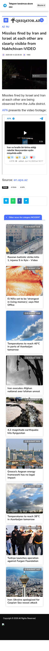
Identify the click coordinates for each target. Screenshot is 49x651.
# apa (22, 187)
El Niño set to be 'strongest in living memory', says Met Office (23, 302)
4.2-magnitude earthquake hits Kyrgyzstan (22, 431)
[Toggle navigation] (6, 20)
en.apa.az (21, 180)
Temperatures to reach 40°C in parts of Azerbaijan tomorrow (23, 346)
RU (7, 27)
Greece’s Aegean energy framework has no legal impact (21, 474)
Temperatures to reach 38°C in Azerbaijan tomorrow (23, 518)
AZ (3, 27)
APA (5, 110)
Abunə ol (41, 5)
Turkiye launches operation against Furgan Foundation (23, 559)
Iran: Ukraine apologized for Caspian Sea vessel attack (23, 601)
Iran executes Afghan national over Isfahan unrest (23, 390)
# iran (13, 187)
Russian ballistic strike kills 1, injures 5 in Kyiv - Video (23, 258)
